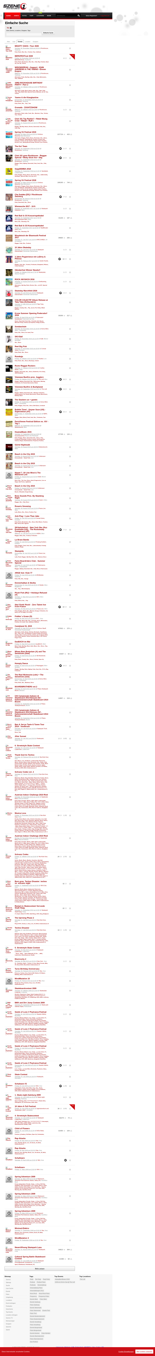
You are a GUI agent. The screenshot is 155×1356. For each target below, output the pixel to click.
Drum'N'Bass (18, 1089)
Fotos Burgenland (35, 1330)
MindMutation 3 (22, 1238)
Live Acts (38, 1188)
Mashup (43, 381)
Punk (16, 52)
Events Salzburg (35, 1302)
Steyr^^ (25, 785)
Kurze (23, 786)
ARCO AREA (41, 239)
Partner (43, 785)
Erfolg (24, 873)
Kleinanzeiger (10, 1321)
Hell (42, 780)
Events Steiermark (35, 1308)
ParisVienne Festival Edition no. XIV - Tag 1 (31, 422)
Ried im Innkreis (36, 807)
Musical (40, 557)
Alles (8, 41)
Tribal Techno (33, 824)
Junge (42, 763)
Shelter (41, 585)
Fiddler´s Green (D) (23, 616)
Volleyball (21, 491)
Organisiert (23, 994)
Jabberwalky (43, 174)
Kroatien (38, 766)
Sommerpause (19, 394)
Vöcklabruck (28, 1264)
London (24, 766)
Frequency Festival (38, 440)
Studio (16, 766)
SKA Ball (19, 337)
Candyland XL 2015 (23, 626)
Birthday (17, 974)
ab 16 (43, 92)
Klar (23, 820)
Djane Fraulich (42, 140)
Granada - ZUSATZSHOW (26, 107)
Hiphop (25, 163)
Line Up (19, 63)
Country (22, 307)
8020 (21, 974)
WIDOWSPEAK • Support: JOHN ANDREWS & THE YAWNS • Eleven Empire (30, 69)
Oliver (19, 820)
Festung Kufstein (41, 542)
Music (19, 760)
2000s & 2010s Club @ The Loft (65, 1282)
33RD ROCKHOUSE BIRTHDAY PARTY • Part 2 (28, 84)
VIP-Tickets (43, 636)
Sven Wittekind (37, 865)
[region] (77, 1351)
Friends (28, 1184)
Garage (26, 578)
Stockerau (30, 1024)
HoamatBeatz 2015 (23, 432)
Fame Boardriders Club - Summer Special (30, 562)
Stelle (36, 806)
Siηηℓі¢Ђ (17, 1185)
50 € (28, 995)
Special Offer (24, 176)
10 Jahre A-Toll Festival (25, 1106)
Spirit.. (25, 963)
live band (27, 332)
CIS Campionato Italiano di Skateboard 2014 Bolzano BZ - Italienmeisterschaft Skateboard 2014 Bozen (31, 699)
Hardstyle (17, 176)
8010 (25, 767)
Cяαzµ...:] (34, 1017)
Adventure (37, 1186)
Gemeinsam (40, 787)
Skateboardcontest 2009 (25, 988)
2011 (24, 877)
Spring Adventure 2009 (25, 1177)
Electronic (37, 138)
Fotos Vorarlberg (35, 1325)
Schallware (20, 1158)
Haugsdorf (37, 1024)
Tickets (24, 63)
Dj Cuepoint (32, 322)
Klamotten (24, 997)
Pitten (32, 831)
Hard (32, 480)
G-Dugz (38, 322)
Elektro (31, 1232)
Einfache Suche (48, 33)
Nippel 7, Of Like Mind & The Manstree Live (28, 474)
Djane (28, 766)
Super (28, 994)
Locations (40, 15)
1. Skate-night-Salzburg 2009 (28, 1095)
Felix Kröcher (36, 763)
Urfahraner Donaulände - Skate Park (30, 457)
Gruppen (35, 41)
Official (29, 789)
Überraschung (19, 890)
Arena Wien (44, 329)
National (17, 889)
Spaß (36, 800)
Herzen (38, 826)
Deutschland (22, 779)
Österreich (42, 760)
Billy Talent (18, 523)
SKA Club (43, 885)
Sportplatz (45, 171)
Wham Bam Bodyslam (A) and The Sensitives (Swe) (30, 653)
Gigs (33, 829)
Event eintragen (11, 1303)
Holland (17, 1188)
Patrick (37, 973)
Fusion (16, 1022)
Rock (19, 52)
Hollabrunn (18, 1024)
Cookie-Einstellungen (126, 1351)
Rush (20, 763)
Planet (31, 1188)
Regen (31, 995)
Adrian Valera (40, 782)
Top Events (9, 1312)
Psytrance (39, 1019)
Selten (31, 861)
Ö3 (28, 221)
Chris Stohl (18, 636)
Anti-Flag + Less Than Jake (27, 516)
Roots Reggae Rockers (25, 366)
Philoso (46, 264)
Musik (49, 15)
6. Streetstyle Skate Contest (27, 746)
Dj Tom (29, 634)
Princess (17, 973)
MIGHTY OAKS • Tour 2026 (27, 46)
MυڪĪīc (33, 1089)
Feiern (24, 804)
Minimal (37, 820)
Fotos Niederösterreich (37, 1319)
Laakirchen (18, 955)
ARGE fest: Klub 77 (23, 573)
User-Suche (9, 1288)
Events (16, 15)
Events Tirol (46, 1310)
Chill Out (42, 1184)
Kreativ (17, 819)
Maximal (37, 113)
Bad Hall (30, 777)
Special (17, 1152)
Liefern (17, 806)
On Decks (32, 1142)
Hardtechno (18, 780)
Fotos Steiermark (35, 1310)
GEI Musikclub (40, 656)
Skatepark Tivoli (42, 728)
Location (27, 41)
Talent (34, 782)
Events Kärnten (34, 1333)
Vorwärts (30, 897)
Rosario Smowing (23, 506)
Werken (41, 871)
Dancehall (36, 126)
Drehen (40, 827)
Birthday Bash (19, 395)
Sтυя (22, 861)
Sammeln (39, 870)
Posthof (41, 358)
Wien (27, 779)
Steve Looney (23, 634)
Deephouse (21, 139)
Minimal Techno (33, 821)
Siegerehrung (29, 491)
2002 (27, 877)
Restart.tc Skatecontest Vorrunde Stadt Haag (30, 907)
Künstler (44, 786)
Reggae (17, 126)
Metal (16, 620)
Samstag (17, 995)
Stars (32, 864)
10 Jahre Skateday (23, 247)
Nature (33, 894)
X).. (16, 963)
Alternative (18, 77)
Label (29, 787)
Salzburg (32, 779)
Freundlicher (41, 1089)
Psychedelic (42, 1020)
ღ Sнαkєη (22, 1134)
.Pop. (16, 92)
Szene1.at (17, 6)
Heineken (31, 820)
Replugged (39, 665)
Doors (26, 936)
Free (36, 802)
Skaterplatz (42, 272)
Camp (16, 900)
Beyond (26, 1188)
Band (16, 804)
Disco (45, 138)
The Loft (41, 379)
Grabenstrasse (20, 901)
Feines (43, 803)
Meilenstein (43, 77)
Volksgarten (18, 1102)
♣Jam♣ (34, 439)
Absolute (17, 803)
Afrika (42, 873)
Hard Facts (22, 481)
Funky (23, 1088)
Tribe (19, 867)
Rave (37, 823)
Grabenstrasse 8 (31, 767)
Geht (42, 1017)
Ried (20, 806)
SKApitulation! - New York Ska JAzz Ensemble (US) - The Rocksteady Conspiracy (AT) (31, 529)
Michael (33, 766)
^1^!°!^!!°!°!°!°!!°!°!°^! (29, 783)
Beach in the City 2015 (25, 454)
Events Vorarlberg (35, 1322)
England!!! (17, 940)
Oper (40, 90)
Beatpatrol (40, 264)
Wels (33, 785)
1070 (22, 1024)
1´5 (15, 913)
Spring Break (28, 139)
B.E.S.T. (21, 802)
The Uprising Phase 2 (24, 918)
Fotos (24, 15)
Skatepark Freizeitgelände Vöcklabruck (29, 1261)
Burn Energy (18, 787)
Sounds (25, 763)
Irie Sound (24, 382)
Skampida (19, 551)
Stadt (20, 766)
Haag (41, 913)
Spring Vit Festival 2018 (25, 180)
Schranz (44, 779)
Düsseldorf (27, 964)
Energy (30, 785)
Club (36, 61)
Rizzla (36, 382)
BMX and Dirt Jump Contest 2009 (30, 1003)
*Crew (45, 868)
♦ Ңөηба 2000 (38, 874)
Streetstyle (45, 1121)
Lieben (29, 829)
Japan (43, 765)
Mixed (24, 417)
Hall (16, 789)
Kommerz (17, 824)
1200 (37, 913)
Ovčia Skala (40, 1131)
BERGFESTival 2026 (24, 56)
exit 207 (40, 285)
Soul (38, 163)
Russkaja (24, 221)
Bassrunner (30, 382)
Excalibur (21, 1022)
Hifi (33, 973)
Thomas (24, 829)
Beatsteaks (25, 61)
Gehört (26, 863)
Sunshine (34, 860)
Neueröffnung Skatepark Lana (28, 1247)
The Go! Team (21, 146)
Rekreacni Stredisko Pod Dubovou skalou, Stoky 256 (29, 1179)
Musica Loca (20, 813)
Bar (39, 1123)
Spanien (17, 786)
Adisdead (41, 806)
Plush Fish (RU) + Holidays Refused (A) (31, 594)
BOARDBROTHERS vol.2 (26, 687)
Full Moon (28, 1134)
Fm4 (26, 782)
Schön (16, 860)
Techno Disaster (22, 928)
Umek (29, 765)
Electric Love (18, 142)
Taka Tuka (40, 304)
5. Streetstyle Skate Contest (27, 948)
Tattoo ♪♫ (38, 783)
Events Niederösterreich (37, 1316)
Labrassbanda (37, 545)
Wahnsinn (17, 777)
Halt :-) (23, 892)
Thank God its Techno (24, 755)
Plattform (36, 1023)
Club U (41, 500)
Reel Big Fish (21, 346)
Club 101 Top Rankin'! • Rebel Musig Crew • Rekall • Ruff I (31, 120)
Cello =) (33, 826)
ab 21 (35, 176)
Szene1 (8, 1279)
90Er (22, 864)
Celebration (40, 1134)
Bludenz (23, 998)
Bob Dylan (36, 405)
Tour (34, 52)
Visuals (29, 1089)
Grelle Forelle (44, 261)
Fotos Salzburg (34, 1305)
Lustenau (45, 997)
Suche (8, 1285)
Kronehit (34, 321)
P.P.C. (37, 618)
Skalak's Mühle (41, 1014)
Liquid (24, 1089)
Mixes (19, 782)
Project (21, 900)
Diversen (22, 875)
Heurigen (25, 1023)
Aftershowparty (19, 373)
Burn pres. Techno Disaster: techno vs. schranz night (31, 882)
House (30, 90)
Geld (39, 804)
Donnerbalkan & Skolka (25, 583)
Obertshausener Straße (28, 955)
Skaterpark (40, 738)
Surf (38, 321)
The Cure (23, 480)
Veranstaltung (42, 1285)
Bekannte (31, 806)
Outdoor (20, 1023)
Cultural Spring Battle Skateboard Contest (30, 1258)
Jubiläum (38, 52)
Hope (20, 765)
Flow (27, 803)
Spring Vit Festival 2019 (25, 132)
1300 (29, 1124)
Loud (39, 1017)
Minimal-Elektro (22, 1228)
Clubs (44, 870)
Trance (28, 1019)
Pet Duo (25, 765)
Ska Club (40, 961)
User (13, 41)
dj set (32, 307)
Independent (22, 1184)
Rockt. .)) (22, 803)
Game (25, 827)
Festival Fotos (41, 1282)
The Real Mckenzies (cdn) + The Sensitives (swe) (29, 676)
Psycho (17, 1017)
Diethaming (42, 281)
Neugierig (17, 982)
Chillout (24, 1020)
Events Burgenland (36, 1327)
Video (45, 1185)
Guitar (16, 1186)
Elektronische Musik (32, 1020)
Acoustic (33, 620)
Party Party (46, 1279)
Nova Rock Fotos (44, 1293)
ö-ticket (22, 140)
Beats (29, 864)
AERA (45, 414)
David (30, 973)
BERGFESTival (19, 60)
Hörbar (45, 766)
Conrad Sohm (40, 518)
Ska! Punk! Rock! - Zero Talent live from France (30, 606)
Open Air (41, 659)
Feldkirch (17, 998)
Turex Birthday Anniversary (27, 969)
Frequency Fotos (44, 1296)
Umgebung (33, 997)
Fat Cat (21, 1188)
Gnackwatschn (28, 440)
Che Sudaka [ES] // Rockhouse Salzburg (28, 195)
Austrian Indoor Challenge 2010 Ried (31, 795)
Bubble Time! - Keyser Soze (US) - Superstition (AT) (30, 411)
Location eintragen (11, 1315)
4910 (30, 807)
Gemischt (38, 780)
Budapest (24, 787)
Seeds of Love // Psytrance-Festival (30, 1012)
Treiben (17, 899)
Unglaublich (18, 1088)
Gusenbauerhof (19, 436)
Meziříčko (43, 1024)
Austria (34, 765)
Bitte (25, 802)
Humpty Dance (21, 663)
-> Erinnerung (39, 899)
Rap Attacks (20, 1138)
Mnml (38, 963)
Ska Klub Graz (44, 757)
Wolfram (36, 622)
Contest (26, 322)
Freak (16, 1184)
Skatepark (40, 1076)
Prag (16, 1023)
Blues (24, 437)
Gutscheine (9, 1309)
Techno (46, 113)
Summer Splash (33, 140)
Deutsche (38, 873)
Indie (31, 77)
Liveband (42, 405)
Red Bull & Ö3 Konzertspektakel (29, 216)
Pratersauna (41, 565)
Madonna (27, 682)
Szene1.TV (9, 1318)
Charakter (38, 819)
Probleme (27, 760)
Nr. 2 (36, 789)
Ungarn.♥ (23, 789)
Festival (30, 52)
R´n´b (43, 669)
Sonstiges (23, 995)
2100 (34, 942)
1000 (32, 800)
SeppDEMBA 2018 (23, 169)
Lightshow (28, 481)
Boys (32, 1022)
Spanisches (37, 786)
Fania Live (42, 508)
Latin (16, 512)
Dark (20, 819)
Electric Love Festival (41, 142)
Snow (43, 824)
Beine (27, 873)
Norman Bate (44, 634)
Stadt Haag (33, 913)
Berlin (45, 827)
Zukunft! (34, 787)
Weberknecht (19, 427)
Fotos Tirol (33, 1313)
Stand (30, 803)
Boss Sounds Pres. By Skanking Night (29, 497)
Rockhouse (44, 48)
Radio (42, 762)
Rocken (34, 870)
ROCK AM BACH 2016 (24, 279)
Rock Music (39, 522)
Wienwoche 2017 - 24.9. (25, 206)
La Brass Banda (22, 540)
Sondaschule (20, 327)
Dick (19, 800)
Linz (40, 779)
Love (16, 139)
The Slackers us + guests (26, 400)
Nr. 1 (16, 790)
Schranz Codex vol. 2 (24, 772)
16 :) (45, 787)
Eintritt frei (36, 371)
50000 (29, 1123)
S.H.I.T (40, 802)
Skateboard (34, 804)
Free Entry (38, 307)
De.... (37, 953)
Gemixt (17, 763)
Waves (41, 1185)
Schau (21, 874)
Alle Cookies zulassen (144, 1351)
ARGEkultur (39, 575)
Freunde (23, 800)
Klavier (30, 823)
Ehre (21, 899)
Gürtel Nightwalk (22, 445)
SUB (41, 339)
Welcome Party (19, 322)
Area (32, 1186)
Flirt (31, 15)
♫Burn (30, 782)
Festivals (23, 824)
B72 (38, 597)
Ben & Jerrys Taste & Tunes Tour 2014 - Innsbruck (29, 725)
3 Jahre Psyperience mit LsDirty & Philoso (30, 258)
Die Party (38, 1279)
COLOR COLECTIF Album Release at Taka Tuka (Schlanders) (31, 301)
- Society (31, 786)
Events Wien (34, 1299)
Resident (17, 767)
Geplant (36, 994)
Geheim (26, 982)
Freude (43, 804)
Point (25, 1186)
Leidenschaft (34, 760)
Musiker (29, 860)
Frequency (18, 439)
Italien (25, 762)
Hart (16, 760)
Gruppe (26, 806)
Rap (39, 61)
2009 (21, 767)
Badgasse (46, 913)
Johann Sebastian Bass (33, 636)
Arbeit (16, 785)
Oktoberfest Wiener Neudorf (27, 270)
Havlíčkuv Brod (26, 1189)
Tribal (40, 823)
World (37, 936)
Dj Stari (42, 322)
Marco (16, 762)
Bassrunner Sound (35, 394)
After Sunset (20, 736)
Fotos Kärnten (46, 1333)
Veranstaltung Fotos (36, 1288)
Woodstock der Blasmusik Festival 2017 (30, 236)
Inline (44, 1100)
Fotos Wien (43, 1299)
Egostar (24, 636)
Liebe (28, 819)
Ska (26, 52)
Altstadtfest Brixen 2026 (62, 1279)
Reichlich (38, 897)
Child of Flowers (22, 1128)
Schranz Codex (21, 854)
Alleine (29, 800)
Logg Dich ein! (105, 15)
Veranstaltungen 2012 (37, 1291)
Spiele (8, 1330)
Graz (29, 762)
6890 (41, 997)
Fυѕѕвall (19, 873)
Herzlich (17, 994)
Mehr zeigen (39, 1268)
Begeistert (36, 890)
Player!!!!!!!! (18, 923)
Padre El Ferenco (42, 633)
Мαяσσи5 (17, 868)
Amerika (38, 785)
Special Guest (32, 92)
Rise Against (25, 523)
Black (16, 802)
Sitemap (8, 1282)
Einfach (26, 1017)
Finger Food (18, 637)
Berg (16, 829)
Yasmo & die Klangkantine (26, 97)
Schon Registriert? (91, 15)
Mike (46, 963)
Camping (45, 1022)
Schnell (32, 819)
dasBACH (39, 644)
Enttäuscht (31, 889)
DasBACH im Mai (22, 642)
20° (34, 1188)
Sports (28, 804)
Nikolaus (38, 92)
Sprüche (8, 1327)
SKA (37, 1086)
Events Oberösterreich (37, 1336)
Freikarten (34, 264)
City (29, 1022)
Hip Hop (27, 77)
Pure (27, 786)
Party (26, 777)
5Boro (21, 1123)
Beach (41, 321)
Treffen (32, 802)
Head (46, 806)
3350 (27, 913)
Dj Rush (30, 763)
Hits (23, 52)
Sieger (21, 440)
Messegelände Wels (21, 219)
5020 (36, 1102)
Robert (43, 973)
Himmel (31, 1023)
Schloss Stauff (41, 628)
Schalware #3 (21, 1084)
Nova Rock (33, 1293)
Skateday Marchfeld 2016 (26, 291)
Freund (36, 827)
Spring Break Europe (28, 142)
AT (42, 766)
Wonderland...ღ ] (19, 896)
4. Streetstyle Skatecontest (27, 1116)
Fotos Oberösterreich (36, 1339)
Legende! (17, 863)
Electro (31, 126)
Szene (43, 783)
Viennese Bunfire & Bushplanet (29, 387)
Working (17, 1189)
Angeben (38, 803)
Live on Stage (22, 612)
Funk (29, 113)
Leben (32, 867)
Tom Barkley (28, 633)
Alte (19, 807)
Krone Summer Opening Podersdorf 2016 (31, 314)
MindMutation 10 (22, 979)
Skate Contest (21, 1074)
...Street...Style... (19, 953)
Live (16, 782)
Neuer (46, 777)
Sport (28, 802)
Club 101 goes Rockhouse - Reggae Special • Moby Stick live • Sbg (31, 157)
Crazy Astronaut (19, 265)
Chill (22, 1185)
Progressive (37, 480)
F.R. (34, 803)
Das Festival (34, 1342)
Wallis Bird (24, 92)
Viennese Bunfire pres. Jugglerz (29, 377)
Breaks (17, 894)
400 (26, 1024)
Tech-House (43, 632)
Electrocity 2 (20, 959)
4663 (41, 953)
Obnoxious (18, 892)
